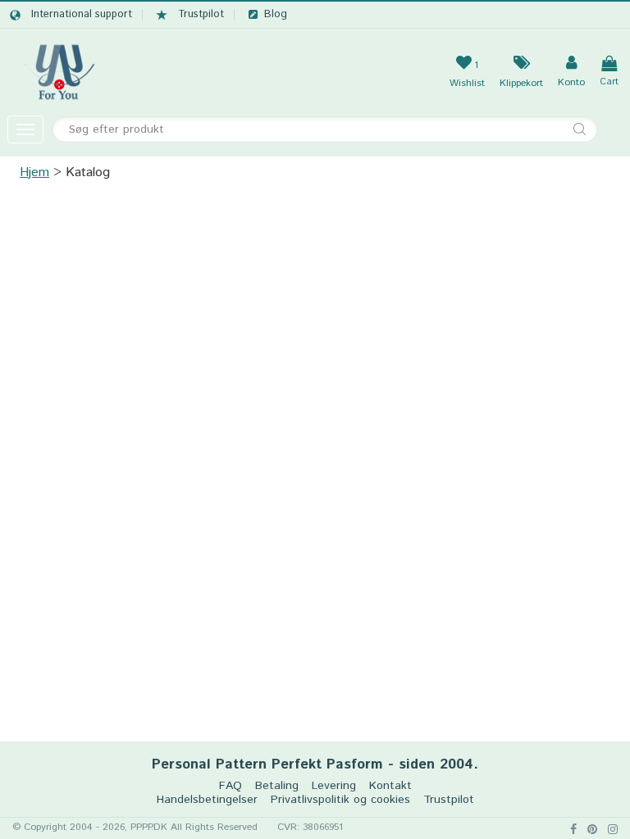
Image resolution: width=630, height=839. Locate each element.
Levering (334, 786)
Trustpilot (201, 14)
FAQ (230, 786)
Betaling (277, 786)
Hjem (34, 172)
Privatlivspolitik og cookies (340, 800)
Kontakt (390, 786)
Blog (275, 14)
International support (81, 14)
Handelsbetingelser (207, 800)
